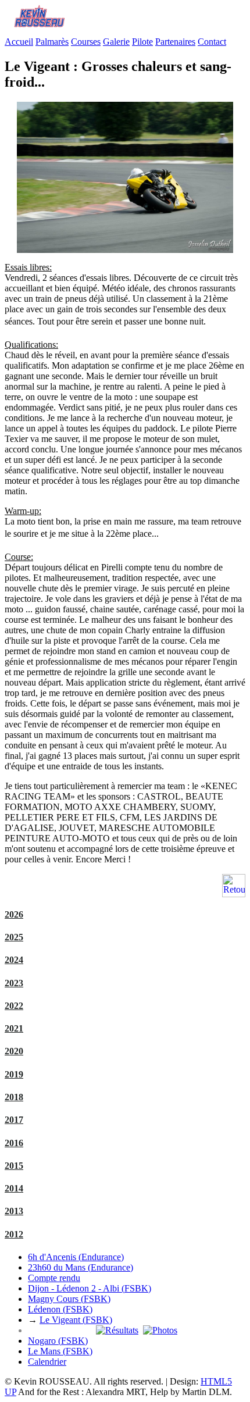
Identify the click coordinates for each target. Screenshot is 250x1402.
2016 (14, 1143)
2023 (14, 983)
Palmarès (52, 42)
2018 (14, 1097)
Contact (212, 42)
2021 (14, 1028)
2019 (14, 1074)
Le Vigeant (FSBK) (76, 1320)
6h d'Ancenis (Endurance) (76, 1257)
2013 (14, 1211)
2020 (14, 1051)
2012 (14, 1234)
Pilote (142, 42)
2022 (14, 1006)
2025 (14, 937)
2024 (14, 960)
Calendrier (47, 1362)
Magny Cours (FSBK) (69, 1299)
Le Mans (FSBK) (60, 1351)
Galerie (116, 42)
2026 (14, 914)
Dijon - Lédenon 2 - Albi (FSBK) (89, 1288)
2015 (14, 1166)
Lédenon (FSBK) (60, 1309)
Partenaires (175, 42)
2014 (14, 1188)
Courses (86, 42)
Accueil (19, 42)
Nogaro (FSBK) (58, 1341)
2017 (14, 1120)
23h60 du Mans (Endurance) (80, 1267)
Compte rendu (54, 1278)
